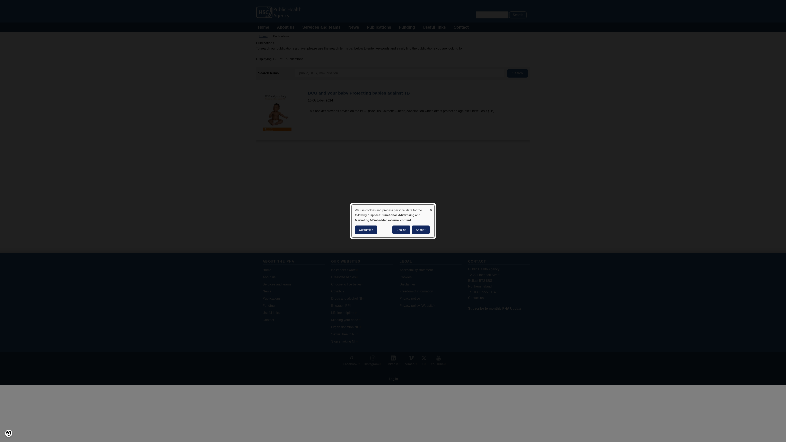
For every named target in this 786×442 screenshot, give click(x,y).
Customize (366, 229)
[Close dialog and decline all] (431, 207)
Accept (421, 229)
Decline (401, 229)
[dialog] (393, 221)
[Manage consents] (8, 433)
